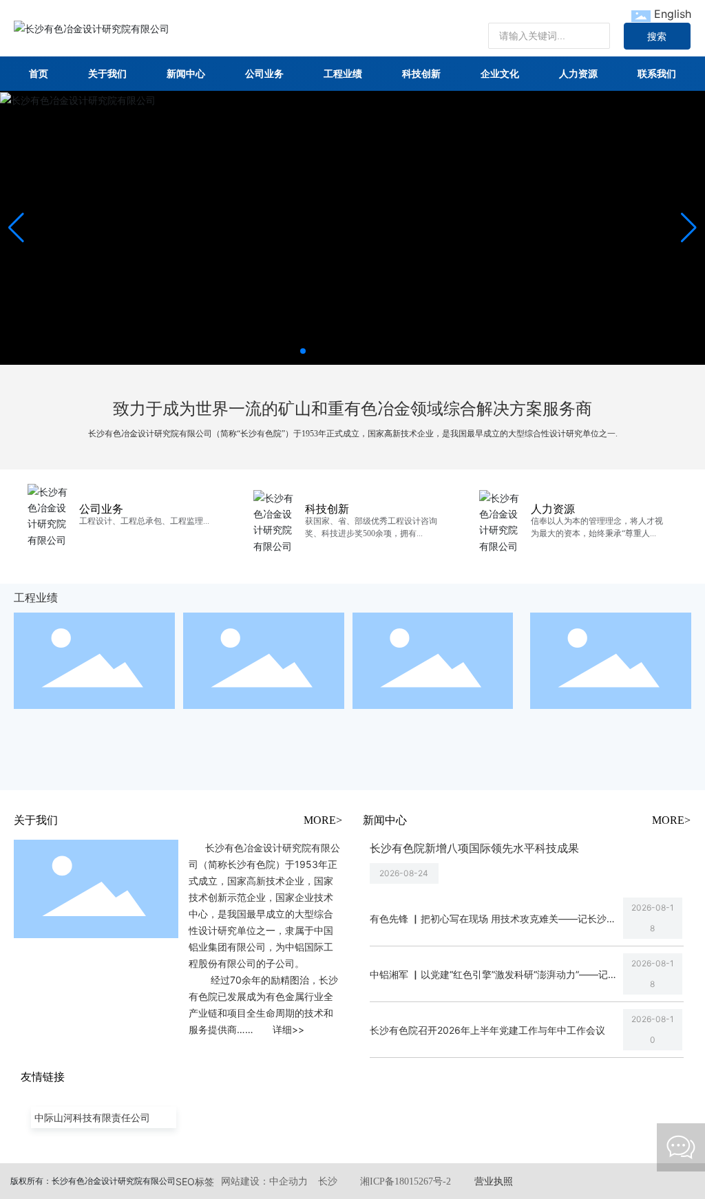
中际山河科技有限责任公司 (92, 1117)
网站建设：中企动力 (264, 1181)
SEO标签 (195, 1181)
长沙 (327, 1181)
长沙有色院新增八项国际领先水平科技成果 (474, 848)
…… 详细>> (270, 1029)
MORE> (323, 820)
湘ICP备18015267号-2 (405, 1181)
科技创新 (327, 509)
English (672, 14)
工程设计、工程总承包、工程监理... (144, 521)
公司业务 (101, 509)
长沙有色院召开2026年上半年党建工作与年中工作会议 (487, 1030)
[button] (303, 351)
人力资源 (553, 509)
